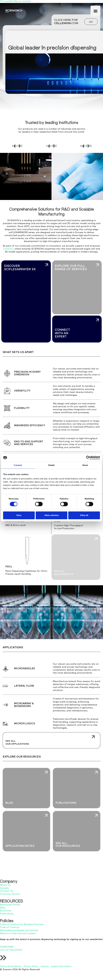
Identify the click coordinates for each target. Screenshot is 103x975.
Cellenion (8, 249)
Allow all (84, 515)
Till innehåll (6, 1)
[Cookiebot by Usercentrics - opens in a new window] (88, 458)
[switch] (39, 504)
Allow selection (51, 515)
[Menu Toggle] (95, 11)
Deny (18, 515)
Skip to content (22, 1)
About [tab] (85, 465)
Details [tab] (51, 465)
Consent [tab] (18, 465)
